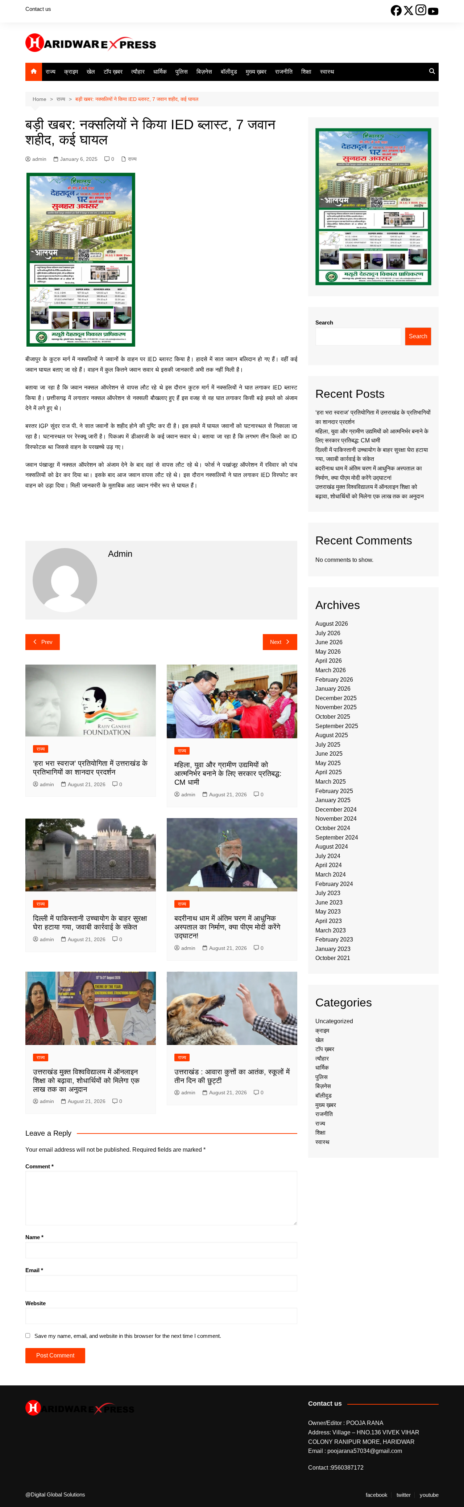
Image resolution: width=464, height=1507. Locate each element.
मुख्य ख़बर (256, 72)
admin (39, 159)
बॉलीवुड (229, 72)
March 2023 (330, 930)
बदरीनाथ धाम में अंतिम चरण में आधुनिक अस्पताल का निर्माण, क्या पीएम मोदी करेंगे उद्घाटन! (227, 927)
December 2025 (336, 698)
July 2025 (327, 745)
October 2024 (332, 828)
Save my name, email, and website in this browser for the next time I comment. (127, 1336)
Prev (47, 642)
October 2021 (332, 958)
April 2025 (328, 772)
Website (35, 1303)
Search (324, 322)
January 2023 (333, 949)
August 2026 (331, 624)
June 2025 (329, 754)
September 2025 (336, 726)
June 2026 (329, 642)
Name (34, 1237)
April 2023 (328, 921)
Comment (39, 1166)
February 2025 (334, 791)
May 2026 (328, 652)
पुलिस (181, 72)
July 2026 (327, 633)
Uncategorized (334, 1021)
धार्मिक (160, 72)
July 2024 (327, 856)
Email (34, 1270)
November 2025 (336, 707)
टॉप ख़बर (113, 72)
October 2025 (332, 717)
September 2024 (336, 837)
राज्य (50, 72)
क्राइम (71, 72)
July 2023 (327, 893)
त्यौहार (138, 72)
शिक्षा (306, 72)
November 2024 (336, 819)
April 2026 (328, 661)
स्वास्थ (327, 72)
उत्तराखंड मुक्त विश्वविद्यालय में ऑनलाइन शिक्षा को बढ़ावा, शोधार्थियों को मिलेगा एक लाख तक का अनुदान (86, 1080)
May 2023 (328, 911)
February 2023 (334, 939)
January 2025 (333, 800)
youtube (429, 1495)
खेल (91, 72)
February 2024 (334, 884)
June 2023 (329, 902)
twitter (404, 1495)
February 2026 (334, 680)
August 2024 (331, 847)
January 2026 (333, 689)
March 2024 (330, 874)
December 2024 (336, 809)
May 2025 (328, 763)
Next (275, 642)
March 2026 (330, 670)
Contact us (38, 9)
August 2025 (331, 735)
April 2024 (328, 865)
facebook (377, 1495)
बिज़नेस (204, 72)
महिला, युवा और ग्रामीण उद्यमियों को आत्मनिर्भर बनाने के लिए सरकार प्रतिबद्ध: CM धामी (228, 773)
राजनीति (284, 72)
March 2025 (330, 782)
